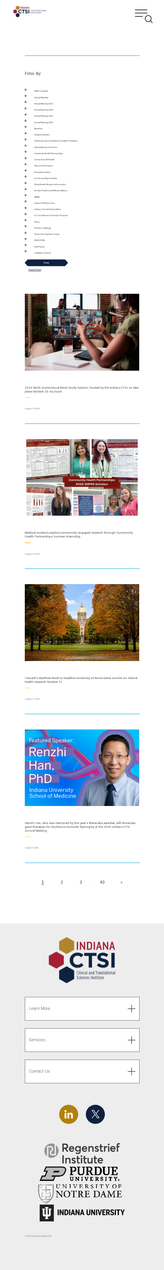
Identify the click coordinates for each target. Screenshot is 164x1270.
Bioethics (38, 129)
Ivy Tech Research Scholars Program (51, 216)
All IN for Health (41, 91)
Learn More (39, 1008)
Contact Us (39, 1071)
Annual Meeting (41, 98)
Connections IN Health (44, 160)
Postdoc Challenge (42, 228)
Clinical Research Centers (45, 147)
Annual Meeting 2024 (43, 110)
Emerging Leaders (42, 172)
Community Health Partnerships (48, 154)
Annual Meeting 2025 (43, 116)
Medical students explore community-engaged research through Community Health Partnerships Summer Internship (79, 534)
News (37, 222)
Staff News (39, 247)
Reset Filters (35, 269)
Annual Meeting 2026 (43, 123)
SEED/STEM (39, 240)
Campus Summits (42, 135)
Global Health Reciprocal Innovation (50, 185)
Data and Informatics (43, 166)
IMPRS (37, 197)
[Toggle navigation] (144, 12)
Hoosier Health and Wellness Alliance (51, 191)
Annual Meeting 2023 (43, 104)
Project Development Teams (46, 234)
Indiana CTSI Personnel (44, 203)
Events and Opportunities (45, 178)
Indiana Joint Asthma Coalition (47, 209)
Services (37, 1039)
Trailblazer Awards (42, 253)
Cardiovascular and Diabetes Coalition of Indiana (55, 141)
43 (104, 882)
